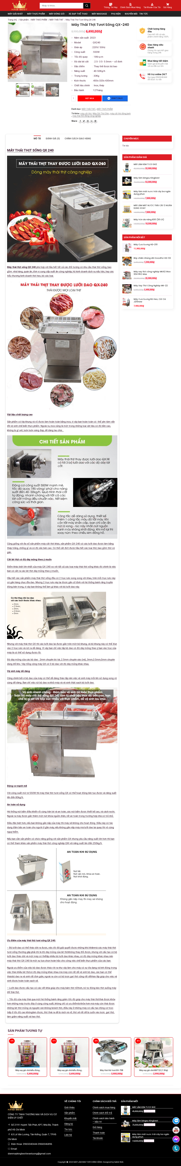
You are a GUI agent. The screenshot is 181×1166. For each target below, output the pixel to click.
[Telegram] (95, 121)
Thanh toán (99, 1132)
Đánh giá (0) (53, 138)
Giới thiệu (69, 1107)
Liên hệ (68, 1134)
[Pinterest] (88, 121)
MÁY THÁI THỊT (56, 20)
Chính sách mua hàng (104, 1107)
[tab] (37, 139)
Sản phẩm (24, 20)
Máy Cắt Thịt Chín (101, 113)
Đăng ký (68, 1123)
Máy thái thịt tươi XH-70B (111, 1070)
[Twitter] (84, 121)
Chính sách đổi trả (102, 1112)
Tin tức (125, 146)
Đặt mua (89, 98)
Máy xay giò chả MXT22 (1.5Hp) (153, 1070)
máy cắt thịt (85, 113)
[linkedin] (91, 121)
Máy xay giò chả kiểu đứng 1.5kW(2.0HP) (69, 1070)
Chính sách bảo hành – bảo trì (103, 1120)
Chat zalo (116, 98)
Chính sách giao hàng (78, 138)
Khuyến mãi (70, 1118)
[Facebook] (80, 121)
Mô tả (37, 138)
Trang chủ (12, 20)
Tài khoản (98, 1138)
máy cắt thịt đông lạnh (120, 113)
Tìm (86, 6)
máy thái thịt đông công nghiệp (87, 116)
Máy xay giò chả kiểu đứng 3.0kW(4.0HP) (27, 1070)
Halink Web (118, 1162)
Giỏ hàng (97, 1127)
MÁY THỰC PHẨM (39, 20)
